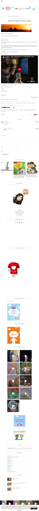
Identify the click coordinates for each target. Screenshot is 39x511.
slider (11, 18)
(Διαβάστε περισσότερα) (19, 215)
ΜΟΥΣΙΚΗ (27, 18)
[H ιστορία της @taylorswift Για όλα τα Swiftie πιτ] (13, 369)
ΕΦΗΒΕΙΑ (8, 466)
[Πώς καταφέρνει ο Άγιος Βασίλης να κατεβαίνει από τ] (26, 381)
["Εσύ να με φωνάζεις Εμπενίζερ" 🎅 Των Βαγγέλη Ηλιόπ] (13, 381)
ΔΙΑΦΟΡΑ (8, 463)
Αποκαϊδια (2, 171)
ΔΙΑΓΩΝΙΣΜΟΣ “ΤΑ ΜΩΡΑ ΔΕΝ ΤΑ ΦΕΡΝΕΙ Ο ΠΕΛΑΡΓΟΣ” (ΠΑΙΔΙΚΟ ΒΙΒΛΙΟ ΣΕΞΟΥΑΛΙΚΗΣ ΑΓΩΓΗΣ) (19, 176)
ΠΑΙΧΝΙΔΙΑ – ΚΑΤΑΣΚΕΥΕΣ (11, 471)
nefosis (6, 121)
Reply (37, 121)
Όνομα (2, 146)
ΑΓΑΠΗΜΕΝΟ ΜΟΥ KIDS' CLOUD (19, 18)
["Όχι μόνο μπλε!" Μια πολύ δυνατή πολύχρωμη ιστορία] (13, 356)
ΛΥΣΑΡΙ (8, 468)
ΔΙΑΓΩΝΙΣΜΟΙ (9, 460)
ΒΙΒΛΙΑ (8, 458)
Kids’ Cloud (8, 105)
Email (2, 148)
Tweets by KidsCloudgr (10, 301)
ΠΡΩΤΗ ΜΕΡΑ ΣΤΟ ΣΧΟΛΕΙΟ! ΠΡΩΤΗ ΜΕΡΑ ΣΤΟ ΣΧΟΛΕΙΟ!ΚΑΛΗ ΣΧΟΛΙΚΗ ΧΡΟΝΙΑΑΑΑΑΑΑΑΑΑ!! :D (32, 176)
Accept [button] (32, 508)
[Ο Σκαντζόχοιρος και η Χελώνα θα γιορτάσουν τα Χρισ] (26, 394)
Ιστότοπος (2, 151)
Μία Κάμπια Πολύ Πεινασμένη (16, 487)
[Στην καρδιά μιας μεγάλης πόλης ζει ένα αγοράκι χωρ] (13, 406)
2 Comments (3, 114)
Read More (19, 509)
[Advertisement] (19, 234)
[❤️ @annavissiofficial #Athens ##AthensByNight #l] (26, 356)
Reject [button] (36, 508)
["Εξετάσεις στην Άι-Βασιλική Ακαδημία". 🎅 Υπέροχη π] (13, 394)
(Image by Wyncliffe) (4, 39)
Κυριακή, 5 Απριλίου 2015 (18, 105)
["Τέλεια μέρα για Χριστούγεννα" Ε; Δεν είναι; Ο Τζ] (26, 369)
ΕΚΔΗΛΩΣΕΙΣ (9, 465)
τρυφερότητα (3, 111)
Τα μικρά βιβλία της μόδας (15, 478)
